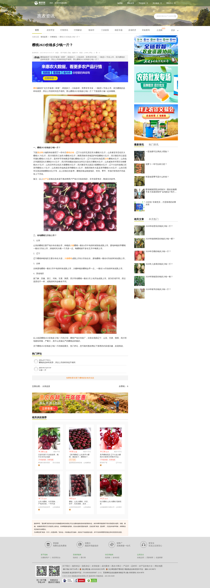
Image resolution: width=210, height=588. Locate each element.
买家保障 (149, 557)
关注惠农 (156, 3)
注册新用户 (45, 557)
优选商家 (159, 557)
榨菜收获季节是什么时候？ (157, 177)
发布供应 (116, 557)
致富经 (91, 30)
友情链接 (96, 566)
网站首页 (130, 3)
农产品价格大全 (146, 566)
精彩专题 (118, 30)
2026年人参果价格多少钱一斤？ (159, 264)
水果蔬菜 (46, 386)
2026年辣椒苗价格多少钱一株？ (159, 277)
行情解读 (78, 30)
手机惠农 (142, 3)
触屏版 (120, 3)
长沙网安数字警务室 (116, 569)
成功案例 (105, 566)
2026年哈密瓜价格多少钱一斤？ (159, 226)
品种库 (134, 566)
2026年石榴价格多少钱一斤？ (158, 251)
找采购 (107, 557)
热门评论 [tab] (37, 353)
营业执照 (65, 573)
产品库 (126, 566)
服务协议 (76, 566)
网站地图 (158, 566)
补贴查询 (146, 30)
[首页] (38, 3)
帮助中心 (169, 3)
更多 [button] (173, 30)
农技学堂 (50, 30)
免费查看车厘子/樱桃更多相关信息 (80, 378)
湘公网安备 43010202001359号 (93, 569)
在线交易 (140, 557)
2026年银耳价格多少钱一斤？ (158, 289)
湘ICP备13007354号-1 (71, 569)
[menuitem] (120, 3)
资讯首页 (44, 37)
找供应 (75, 557)
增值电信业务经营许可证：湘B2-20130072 (140, 569)
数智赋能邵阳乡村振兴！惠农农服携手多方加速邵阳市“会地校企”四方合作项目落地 (161, 191)
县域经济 (132, 30)
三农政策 (105, 30)
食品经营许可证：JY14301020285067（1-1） (86, 573)
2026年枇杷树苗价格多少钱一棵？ (160, 239)
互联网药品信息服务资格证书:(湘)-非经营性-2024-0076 (123, 573)
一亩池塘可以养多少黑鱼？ (157, 151)
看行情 (83, 557)
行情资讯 (64, 30)
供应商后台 (56, 557)
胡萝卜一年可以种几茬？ (156, 164)
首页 (37, 30)
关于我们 (66, 566)
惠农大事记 (116, 566)
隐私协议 (86, 566)
